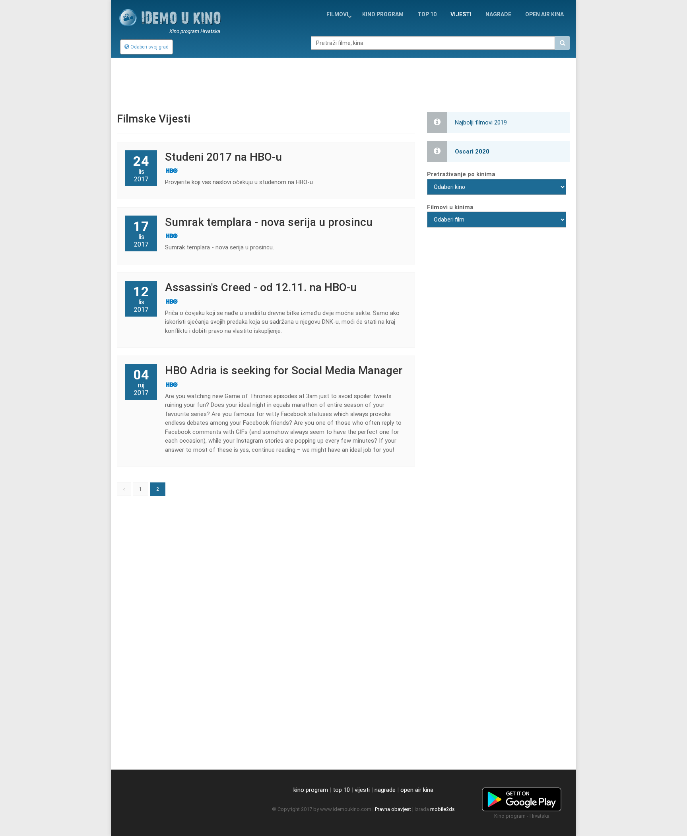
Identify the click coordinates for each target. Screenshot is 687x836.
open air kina (416, 789)
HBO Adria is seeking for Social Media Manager (284, 370)
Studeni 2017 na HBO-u (223, 156)
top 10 (341, 789)
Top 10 (427, 14)
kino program (383, 14)
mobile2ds (442, 809)
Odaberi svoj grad (149, 47)
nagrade (498, 14)
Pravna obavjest (393, 809)
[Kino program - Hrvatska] (521, 798)
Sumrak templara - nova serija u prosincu (269, 222)
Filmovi (337, 14)
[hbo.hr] (286, 170)
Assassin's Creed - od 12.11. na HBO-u (261, 287)
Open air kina (544, 14)
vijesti (461, 14)
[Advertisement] (343, 80)
